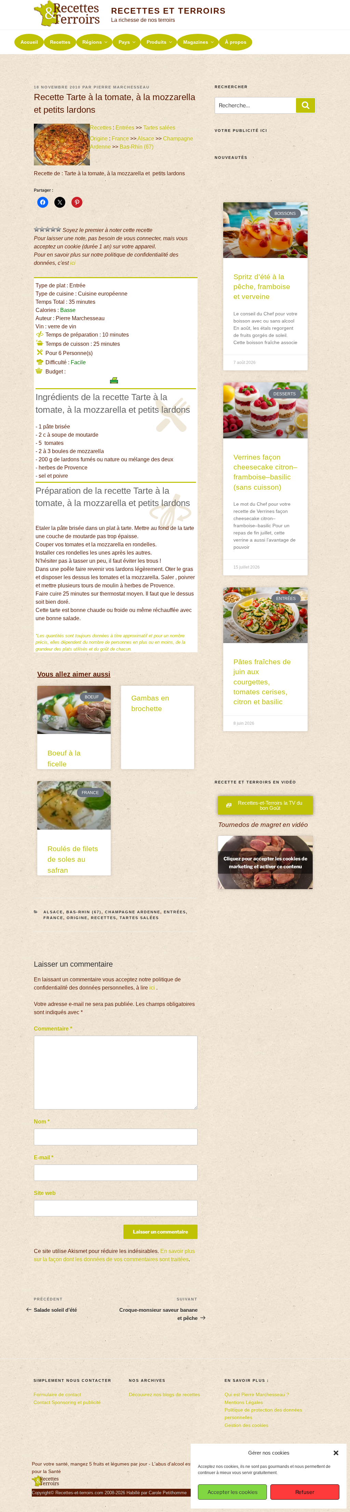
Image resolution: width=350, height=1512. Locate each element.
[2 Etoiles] (42, 229)
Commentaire (53, 1029)
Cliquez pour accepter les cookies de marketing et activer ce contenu (265, 862)
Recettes (60, 42)
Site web (45, 1193)
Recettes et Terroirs (168, 10)
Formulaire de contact (57, 1394)
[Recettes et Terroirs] (45, 1485)
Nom (42, 1122)
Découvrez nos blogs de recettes (164, 1394)
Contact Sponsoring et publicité (67, 1402)
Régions (92, 42)
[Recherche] (305, 105)
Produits (156, 42)
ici (73, 263)
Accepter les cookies (232, 1492)
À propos (235, 42)
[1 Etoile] (36, 229)
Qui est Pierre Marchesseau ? (257, 1394)
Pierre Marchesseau (122, 87)
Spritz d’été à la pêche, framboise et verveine (261, 287)
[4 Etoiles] (53, 229)
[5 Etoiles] (58, 229)
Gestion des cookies (246, 1425)
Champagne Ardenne (132, 912)
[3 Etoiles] (47, 229)
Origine (99, 138)
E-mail (43, 1157)
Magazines (195, 42)
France (120, 138)
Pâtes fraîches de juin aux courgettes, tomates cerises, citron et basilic (262, 682)
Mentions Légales (244, 1402)
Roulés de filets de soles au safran (73, 859)
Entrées (125, 128)
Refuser (304, 1492)
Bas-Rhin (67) (136, 147)
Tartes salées (159, 128)
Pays (124, 42)
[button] (336, 1452)
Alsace (145, 138)
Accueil (29, 42)
